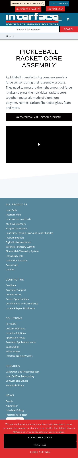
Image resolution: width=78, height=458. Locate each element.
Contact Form (13, 294)
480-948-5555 (55, 9)
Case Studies (12, 346)
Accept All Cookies (40, 437)
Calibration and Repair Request (22, 371)
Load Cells (11, 210)
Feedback (11, 285)
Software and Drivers (17, 380)
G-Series (10, 269)
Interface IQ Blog (15, 410)
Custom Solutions (15, 328)
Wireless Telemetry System (20, 246)
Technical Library (15, 385)
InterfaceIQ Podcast (16, 414)
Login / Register (59, 3)
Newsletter (12, 405)
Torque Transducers (16, 228)
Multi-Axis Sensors (16, 223)
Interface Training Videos (19, 355)
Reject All (40, 444)
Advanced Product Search (26, 3)
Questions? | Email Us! (28, 9)
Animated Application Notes (21, 342)
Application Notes (15, 337)
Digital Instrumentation (18, 242)
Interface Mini (13, 214)
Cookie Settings (40, 451)
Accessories (12, 265)
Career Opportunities (17, 299)
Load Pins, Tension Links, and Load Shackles (29, 233)
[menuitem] (58, 19)
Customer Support (16, 290)
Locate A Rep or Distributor (20, 308)
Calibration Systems (16, 260)
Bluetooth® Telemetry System (22, 251)
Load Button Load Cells (18, 219)
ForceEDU (11, 323)
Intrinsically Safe (14, 256)
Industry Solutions (16, 333)
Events (9, 401)
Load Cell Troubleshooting (20, 376)
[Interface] (32, 19)
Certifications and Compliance (22, 303)
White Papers (13, 351)
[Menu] (57, 19)
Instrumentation (15, 237)
